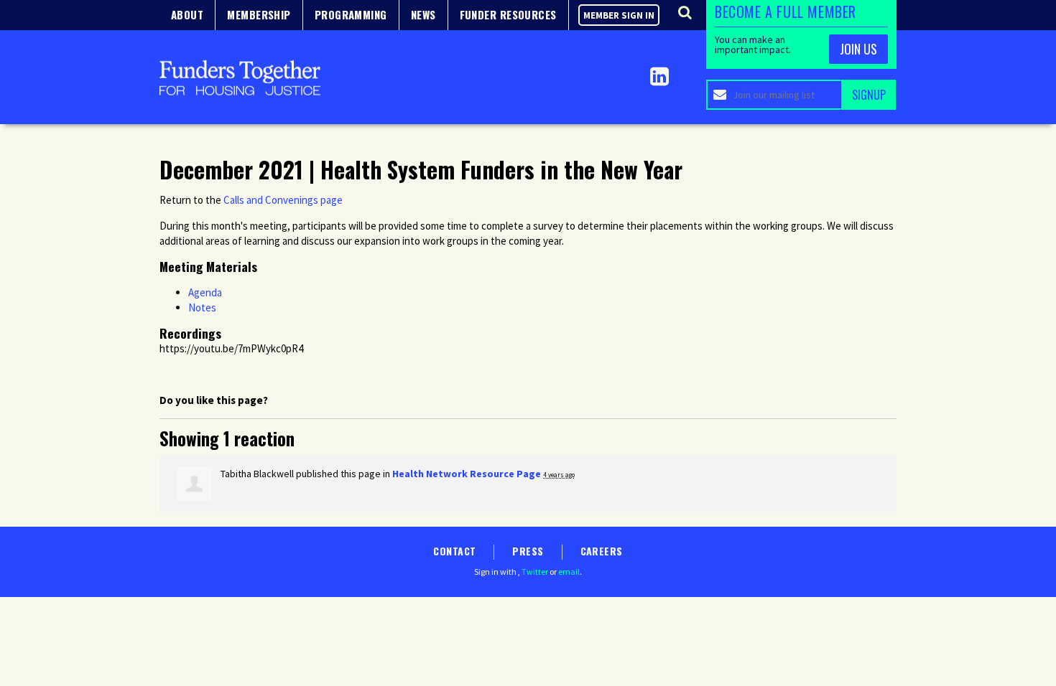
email (569, 571)
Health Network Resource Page (466, 473)
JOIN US (858, 48)
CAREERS (601, 550)
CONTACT (454, 550)
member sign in (618, 15)
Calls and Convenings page (283, 200)
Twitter (535, 571)
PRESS (527, 550)
